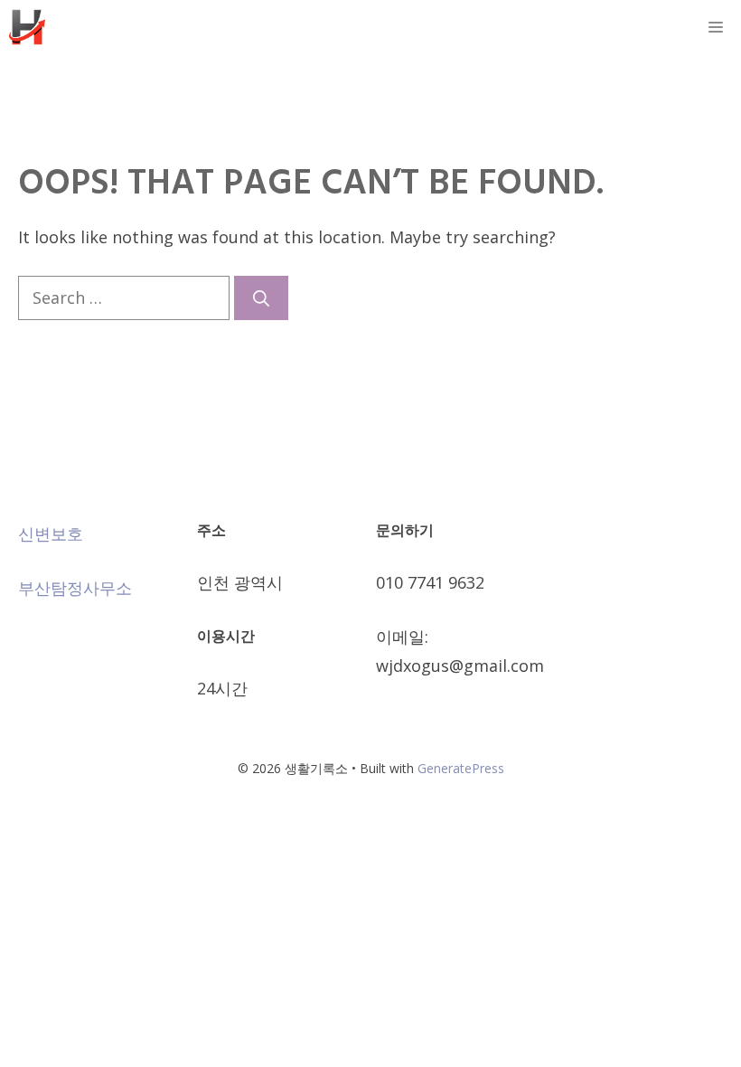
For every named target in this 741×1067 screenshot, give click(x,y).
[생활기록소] (27, 27)
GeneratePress (460, 768)
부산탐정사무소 (75, 588)
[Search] (261, 298)
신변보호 (50, 533)
